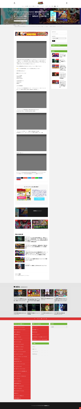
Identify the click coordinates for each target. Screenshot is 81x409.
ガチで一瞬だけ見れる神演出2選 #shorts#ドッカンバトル (59, 314)
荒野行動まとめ (17, 334)
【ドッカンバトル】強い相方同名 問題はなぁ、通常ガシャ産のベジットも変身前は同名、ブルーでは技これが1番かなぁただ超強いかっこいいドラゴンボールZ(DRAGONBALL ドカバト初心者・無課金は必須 (36, 239)
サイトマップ (35, 327)
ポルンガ (30, 6)
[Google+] (25, 178)
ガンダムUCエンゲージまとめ (19, 390)
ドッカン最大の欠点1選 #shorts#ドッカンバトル (47, 314)
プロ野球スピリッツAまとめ (19, 346)
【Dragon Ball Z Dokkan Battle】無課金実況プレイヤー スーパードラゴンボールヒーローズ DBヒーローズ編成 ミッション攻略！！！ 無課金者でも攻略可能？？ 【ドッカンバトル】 (38, 26)
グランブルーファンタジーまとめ (20, 363)
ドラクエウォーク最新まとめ (19, 395)
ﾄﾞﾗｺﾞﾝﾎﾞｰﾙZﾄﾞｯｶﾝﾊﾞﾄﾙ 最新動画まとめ (43, 405)
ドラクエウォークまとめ (18, 339)
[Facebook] (19, 178)
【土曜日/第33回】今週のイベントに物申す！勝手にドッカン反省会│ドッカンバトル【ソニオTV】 (63, 68)
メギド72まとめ (17, 378)
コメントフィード (35, 351)
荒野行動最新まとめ (18, 398)
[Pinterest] (19, 179)
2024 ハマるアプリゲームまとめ (20, 327)
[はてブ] (29, 178)
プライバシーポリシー (36, 334)
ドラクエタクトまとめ (18, 366)
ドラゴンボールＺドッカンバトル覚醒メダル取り (63, 55)
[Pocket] (33, 178)
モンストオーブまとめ (18, 388)
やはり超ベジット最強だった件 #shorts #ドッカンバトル (36, 265)
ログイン (23, 275)
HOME (15, 25)
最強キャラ (34, 6)
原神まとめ (16, 393)
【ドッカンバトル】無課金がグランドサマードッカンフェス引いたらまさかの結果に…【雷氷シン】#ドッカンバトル (20, 299)
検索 (53, 40)
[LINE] (36, 178)
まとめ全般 (26, 6)
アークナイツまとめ (18, 341)
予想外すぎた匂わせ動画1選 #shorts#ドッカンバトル (47, 299)
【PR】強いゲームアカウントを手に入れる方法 (40, 339)
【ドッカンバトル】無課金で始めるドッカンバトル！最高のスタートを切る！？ (36, 259)
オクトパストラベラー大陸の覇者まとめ (21, 371)
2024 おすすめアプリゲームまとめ (20, 329)
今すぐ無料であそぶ (39, 198)
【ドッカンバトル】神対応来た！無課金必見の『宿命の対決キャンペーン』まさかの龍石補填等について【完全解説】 (36, 246)
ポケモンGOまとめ (18, 373)
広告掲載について (36, 329)
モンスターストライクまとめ (19, 344)
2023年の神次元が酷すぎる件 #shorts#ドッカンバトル (20, 314)
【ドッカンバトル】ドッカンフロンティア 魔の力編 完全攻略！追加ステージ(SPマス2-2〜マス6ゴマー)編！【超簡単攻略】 (33, 300)
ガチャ (50, 6)
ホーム (23, 6)
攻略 (57, 6)
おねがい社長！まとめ (18, 361)
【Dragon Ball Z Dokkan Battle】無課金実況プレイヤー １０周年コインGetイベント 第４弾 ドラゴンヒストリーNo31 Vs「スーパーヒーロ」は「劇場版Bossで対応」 (36, 253)
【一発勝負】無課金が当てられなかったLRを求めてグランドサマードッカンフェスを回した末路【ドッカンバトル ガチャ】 (60, 300)
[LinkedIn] (40, 178)
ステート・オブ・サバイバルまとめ (20, 351)
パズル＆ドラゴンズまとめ (19, 349)
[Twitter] (22, 178)
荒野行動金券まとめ (18, 383)
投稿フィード (34, 349)
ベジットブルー (42, 6)
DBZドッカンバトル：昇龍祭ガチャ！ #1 (63, 61)
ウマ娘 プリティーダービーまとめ (20, 368)
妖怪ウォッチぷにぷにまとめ (19, 385)
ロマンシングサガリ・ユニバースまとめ (21, 356)
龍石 (52, 6)
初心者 (38, 6)
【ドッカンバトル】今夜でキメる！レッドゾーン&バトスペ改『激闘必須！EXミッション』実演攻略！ (63, 84)
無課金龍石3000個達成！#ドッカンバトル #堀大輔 (33, 314)
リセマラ (46, 6)
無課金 (55, 6)
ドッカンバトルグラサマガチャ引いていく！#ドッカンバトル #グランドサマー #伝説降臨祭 (63, 76)
